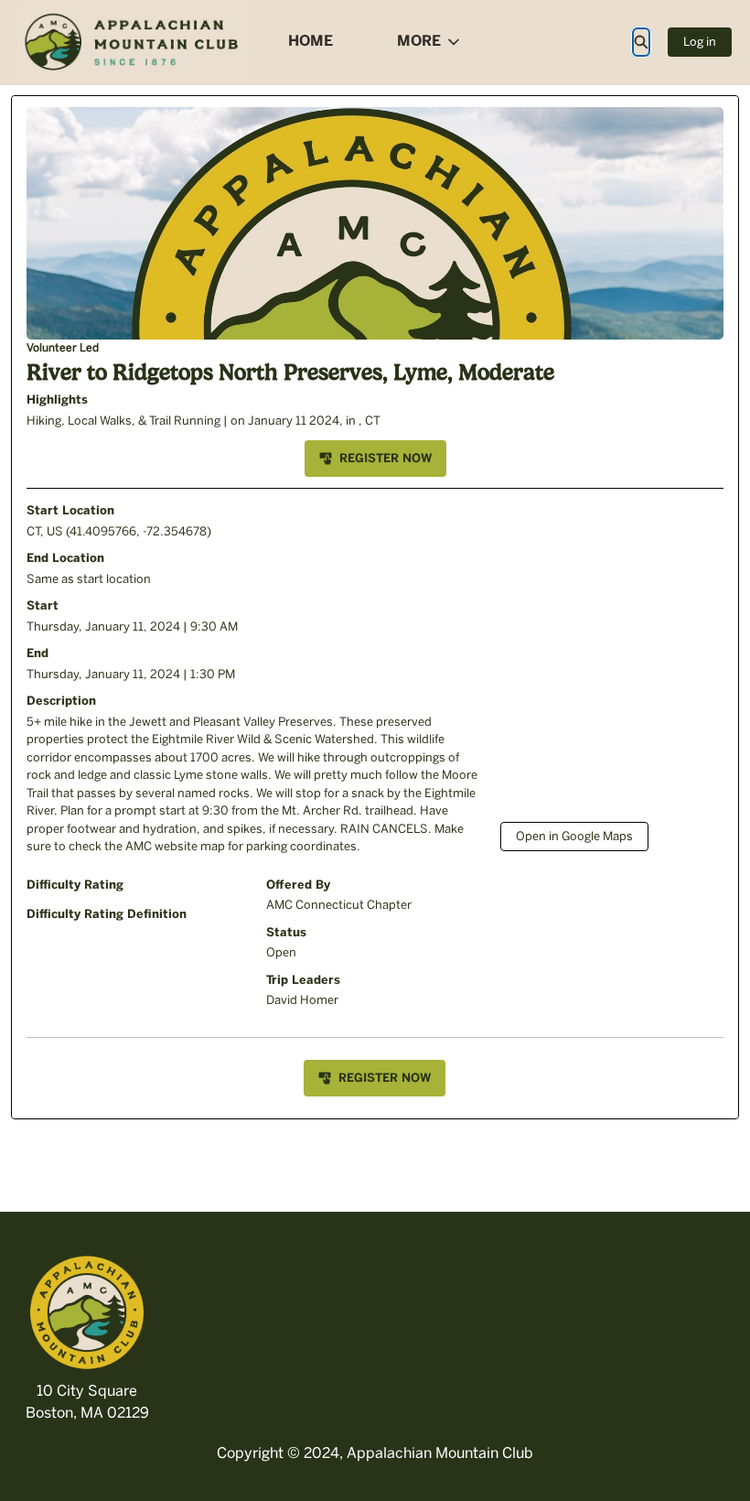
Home (310, 40)
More (419, 40)
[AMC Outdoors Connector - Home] (132, 42)
